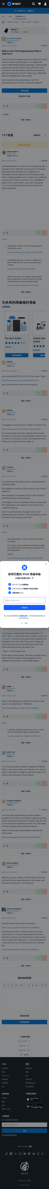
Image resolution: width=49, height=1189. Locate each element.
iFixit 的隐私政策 (21, 616)
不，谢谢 (24, 623)
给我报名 (24, 607)
